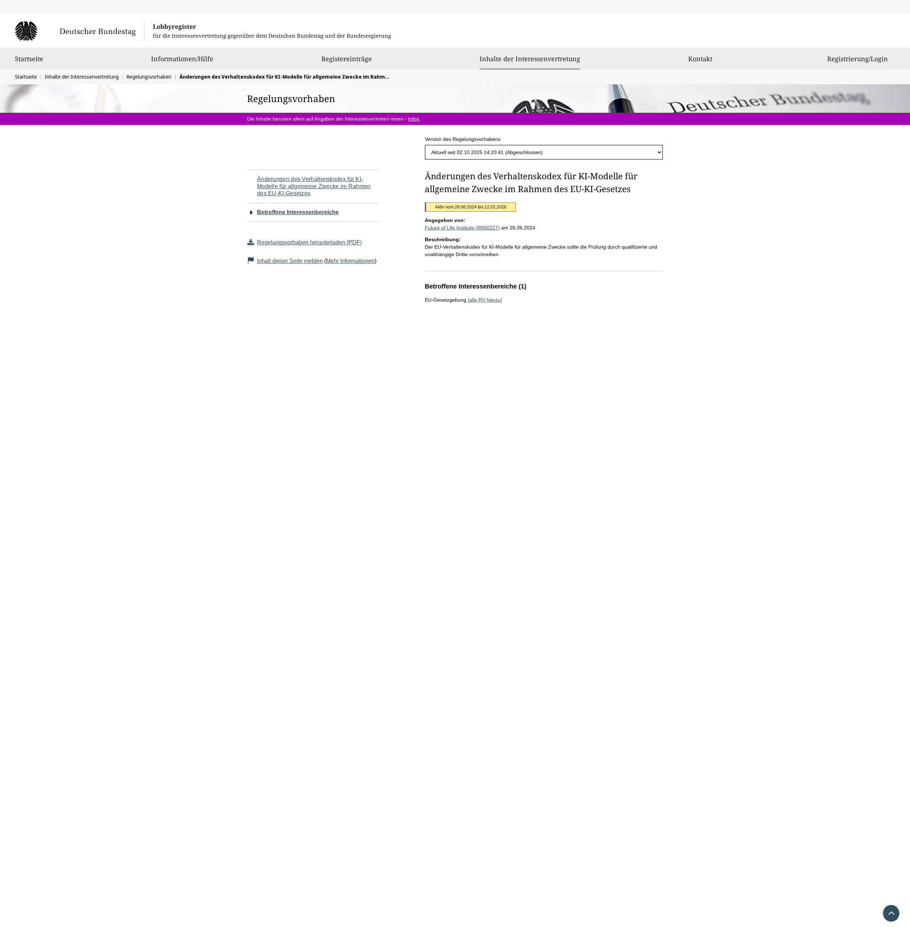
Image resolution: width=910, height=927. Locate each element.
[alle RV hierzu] (485, 300)
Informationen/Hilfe (182, 58)
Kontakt (700, 58)
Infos (413, 119)
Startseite (29, 58)
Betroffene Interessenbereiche (298, 212)
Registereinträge (346, 58)
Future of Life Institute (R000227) (462, 228)
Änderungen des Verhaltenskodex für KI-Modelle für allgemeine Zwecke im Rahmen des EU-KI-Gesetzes (314, 186)
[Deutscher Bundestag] (79, 31)
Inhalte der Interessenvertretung (530, 58)
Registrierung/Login (857, 58)
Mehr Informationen (350, 261)
